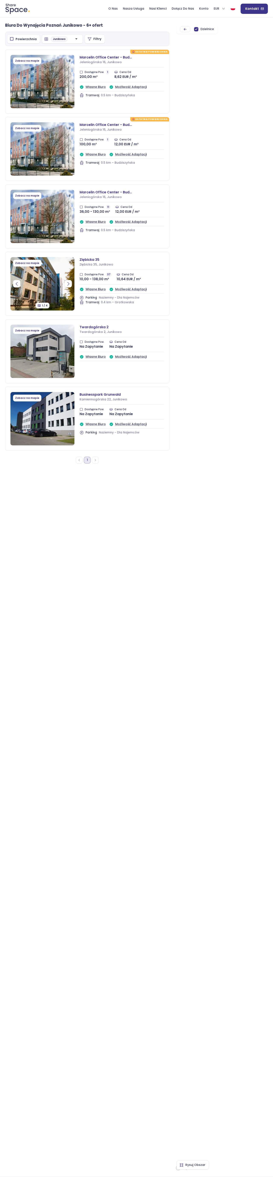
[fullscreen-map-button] (185, 29)
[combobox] (71, 39)
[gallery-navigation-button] (16, 283)
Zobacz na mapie (27, 61)
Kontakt (252, 8)
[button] (219, 9)
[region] (221, 597)
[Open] (76, 39)
